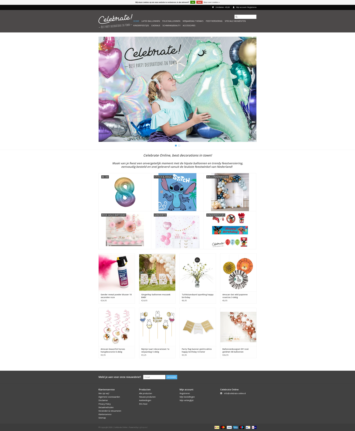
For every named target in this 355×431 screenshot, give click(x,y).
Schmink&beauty (171, 25)
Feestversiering (214, 21)
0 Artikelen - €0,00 (222, 7)
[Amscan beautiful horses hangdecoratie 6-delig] (116, 327)
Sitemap (102, 417)
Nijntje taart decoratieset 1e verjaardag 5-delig (155, 350)
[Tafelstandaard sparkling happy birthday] (198, 272)
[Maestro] (241, 427)
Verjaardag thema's (193, 21)
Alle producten (145, 393)
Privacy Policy (104, 404)
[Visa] (229, 427)
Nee (199, 2)
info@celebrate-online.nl (235, 393)
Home (136, 21)
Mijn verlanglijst (187, 400)
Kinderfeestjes (141, 25)
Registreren (185, 393)
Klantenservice (104, 414)
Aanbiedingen (145, 400)
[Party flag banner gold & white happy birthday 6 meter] (198, 327)
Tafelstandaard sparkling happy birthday (198, 296)
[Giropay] (254, 427)
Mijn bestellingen (187, 397)
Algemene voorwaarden (109, 397)
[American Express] (235, 427)
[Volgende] (251, 90)
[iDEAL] (217, 427)
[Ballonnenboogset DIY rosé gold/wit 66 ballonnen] (238, 327)
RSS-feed (143, 404)
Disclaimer (103, 400)
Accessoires (189, 25)
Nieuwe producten (147, 397)
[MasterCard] (223, 427)
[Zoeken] (236, 17)
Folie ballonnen (171, 21)
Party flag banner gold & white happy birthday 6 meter (197, 350)
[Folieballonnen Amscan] (177, 89)
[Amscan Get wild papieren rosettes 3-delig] (238, 272)
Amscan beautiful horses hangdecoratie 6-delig (113, 350)
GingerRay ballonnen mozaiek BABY (155, 296)
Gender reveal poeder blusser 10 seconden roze (116, 296)
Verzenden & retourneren (109, 411)
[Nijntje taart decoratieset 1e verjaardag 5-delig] (157, 327)
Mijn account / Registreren (246, 7)
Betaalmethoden (106, 407)
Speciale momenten (235, 21)
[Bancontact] (248, 427)
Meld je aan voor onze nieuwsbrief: (119, 377)
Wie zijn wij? (103, 393)
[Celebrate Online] (115, 21)
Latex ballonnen (150, 21)
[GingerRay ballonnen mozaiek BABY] (157, 272)
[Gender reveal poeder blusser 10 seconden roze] (116, 272)
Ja (193, 2)
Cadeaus (155, 25)
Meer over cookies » (212, 2)
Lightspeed (143, 427)
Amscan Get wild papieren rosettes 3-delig (235, 296)
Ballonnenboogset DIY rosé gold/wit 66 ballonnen (235, 350)
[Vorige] (104, 90)
